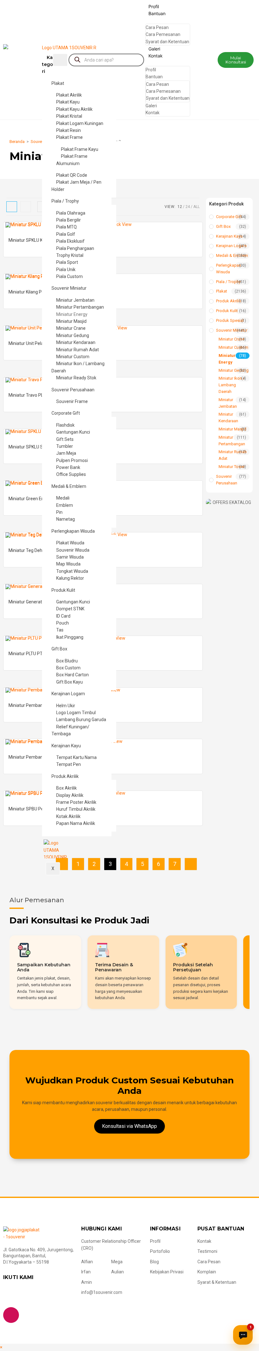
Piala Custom (69, 276)
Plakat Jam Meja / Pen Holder (76, 186)
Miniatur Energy (227, 358)
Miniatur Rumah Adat (233, 455)
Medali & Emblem (68, 486)
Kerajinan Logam (68, 693)
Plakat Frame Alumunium (71, 160)
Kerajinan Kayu (66, 745)
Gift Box (59, 648)
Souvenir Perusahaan (72, 389)
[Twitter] (31, 1294)
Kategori (47, 64)
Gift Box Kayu (69, 681)
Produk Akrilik (65, 776)
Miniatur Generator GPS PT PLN (40, 601)
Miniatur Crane (231, 339)
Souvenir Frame (72, 401)
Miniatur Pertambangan (232, 440)
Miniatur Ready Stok (76, 377)
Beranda (17, 141)
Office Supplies (71, 474)
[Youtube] (51, 1294)
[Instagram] (11, 1315)
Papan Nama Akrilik (75, 823)
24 (187, 206)
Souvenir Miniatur (69, 288)
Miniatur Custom (233, 347)
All (196, 206)
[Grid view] (11, 206)
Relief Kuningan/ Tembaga (70, 730)
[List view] (25, 206)
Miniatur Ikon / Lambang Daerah (78, 367)
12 (180, 206)
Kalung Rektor (70, 578)
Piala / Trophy (65, 201)
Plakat (57, 83)
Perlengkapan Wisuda (73, 531)
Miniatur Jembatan (228, 403)
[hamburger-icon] (60, 60)
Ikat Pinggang (69, 637)
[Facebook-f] (11, 1294)
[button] (236, 60)
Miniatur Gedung (234, 370)
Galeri (154, 48)
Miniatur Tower (232, 466)
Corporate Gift (65, 413)
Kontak (155, 55)
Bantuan (157, 13)
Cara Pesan (157, 27)
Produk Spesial (230, 320)
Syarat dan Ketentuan (167, 41)
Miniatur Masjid (232, 429)
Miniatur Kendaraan (228, 417)
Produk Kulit (63, 590)
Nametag (65, 519)
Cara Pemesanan (163, 34)
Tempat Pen (68, 764)
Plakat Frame (69, 137)
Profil (153, 6)
